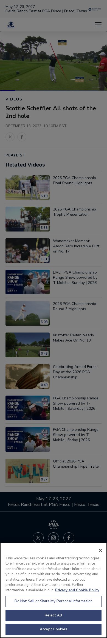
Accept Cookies (53, 629)
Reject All (53, 615)
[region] (53, 590)
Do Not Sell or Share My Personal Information (54, 601)
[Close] (100, 550)
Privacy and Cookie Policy (77, 590)
